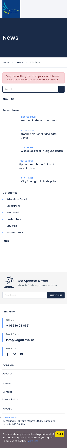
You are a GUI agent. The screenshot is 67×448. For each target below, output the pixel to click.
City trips (12, 225)
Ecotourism (27, 130)
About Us (7, 373)
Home (5, 62)
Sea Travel (27, 147)
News (20, 62)
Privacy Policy (10, 399)
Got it (59, 434)
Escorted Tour (15, 232)
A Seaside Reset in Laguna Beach (42, 151)
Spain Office (9, 417)
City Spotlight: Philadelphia (38, 181)
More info (33, 441)
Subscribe (56, 295)
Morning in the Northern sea (39, 120)
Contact (7, 391)
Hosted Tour (28, 117)
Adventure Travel (17, 199)
